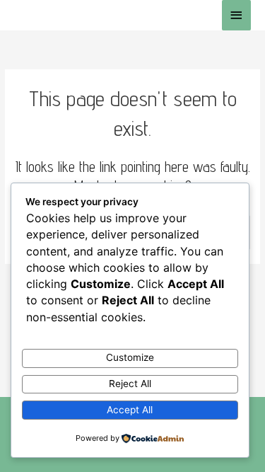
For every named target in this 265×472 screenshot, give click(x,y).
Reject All (130, 383)
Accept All (130, 409)
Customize (130, 357)
